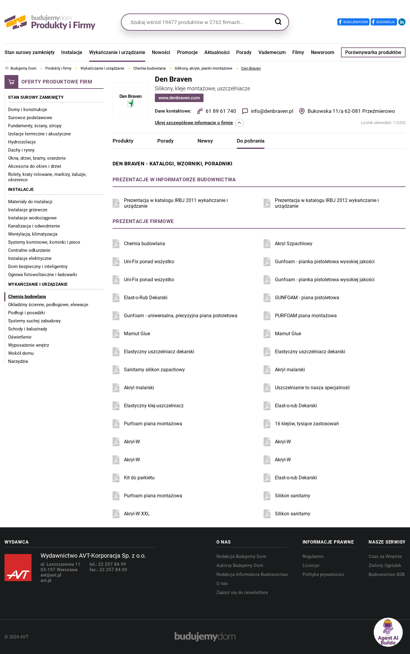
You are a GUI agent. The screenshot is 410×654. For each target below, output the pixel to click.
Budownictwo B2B (387, 574)
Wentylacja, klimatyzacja (32, 234)
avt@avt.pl (51, 575)
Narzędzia (18, 361)
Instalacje (71, 52)
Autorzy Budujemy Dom (239, 565)
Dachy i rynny (21, 150)
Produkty (123, 141)
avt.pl (46, 580)
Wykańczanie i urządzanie (117, 52)
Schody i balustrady (27, 329)
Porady (244, 52)
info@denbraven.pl (272, 111)
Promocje (187, 52)
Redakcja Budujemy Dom (241, 556)
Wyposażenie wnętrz (28, 345)
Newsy (205, 141)
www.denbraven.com (179, 98)
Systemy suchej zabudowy (34, 321)
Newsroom (322, 52)
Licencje (311, 565)
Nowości (161, 52)
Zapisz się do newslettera (242, 592)
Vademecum (272, 52)
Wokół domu (21, 353)
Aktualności (217, 52)
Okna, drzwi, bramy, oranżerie (37, 158)
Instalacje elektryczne (30, 258)
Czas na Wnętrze (385, 556)
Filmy (298, 52)
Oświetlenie (20, 337)
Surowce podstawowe (30, 117)
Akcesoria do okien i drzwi (34, 166)
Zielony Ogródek (385, 565)
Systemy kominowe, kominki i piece (44, 242)
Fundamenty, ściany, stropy (35, 125)
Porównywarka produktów (373, 52)
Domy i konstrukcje (27, 109)
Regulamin (313, 556)
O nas (222, 583)
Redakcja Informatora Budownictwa (252, 574)
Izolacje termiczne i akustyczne (39, 134)
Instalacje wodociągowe (32, 218)
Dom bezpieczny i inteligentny (38, 266)
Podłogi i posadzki (26, 312)
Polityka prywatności (323, 574)
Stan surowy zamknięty (30, 52)
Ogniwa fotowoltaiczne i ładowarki (42, 274)
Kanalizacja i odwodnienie (34, 226)
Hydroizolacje (22, 142)
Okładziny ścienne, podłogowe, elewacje (48, 304)
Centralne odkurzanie (29, 250)
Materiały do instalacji (30, 201)
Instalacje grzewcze (27, 209)
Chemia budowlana (27, 296)
